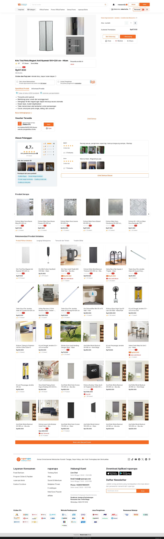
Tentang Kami (53, 473)
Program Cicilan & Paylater (23, 476)
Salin (48, 124)
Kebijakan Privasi (54, 484)
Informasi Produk (37, 89)
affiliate (50, 496)
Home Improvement (107, 18)
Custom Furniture (19, 484)
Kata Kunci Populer (55, 492)
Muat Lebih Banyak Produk (82, 442)
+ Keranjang (128, 36)
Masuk (133, 4)
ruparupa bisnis (19, 480)
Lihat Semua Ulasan (105, 175)
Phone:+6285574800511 (80, 485)
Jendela (117, 18)
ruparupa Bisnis (83, 9)
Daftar (144, 4)
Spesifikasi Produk (22, 88)
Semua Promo (71, 9)
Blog (49, 476)
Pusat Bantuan (18, 473)
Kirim (142, 491)
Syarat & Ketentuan (55, 480)
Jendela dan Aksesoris (128, 18)
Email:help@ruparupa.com (81, 479)
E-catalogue (52, 488)
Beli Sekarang (110, 36)
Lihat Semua (91, 119)
